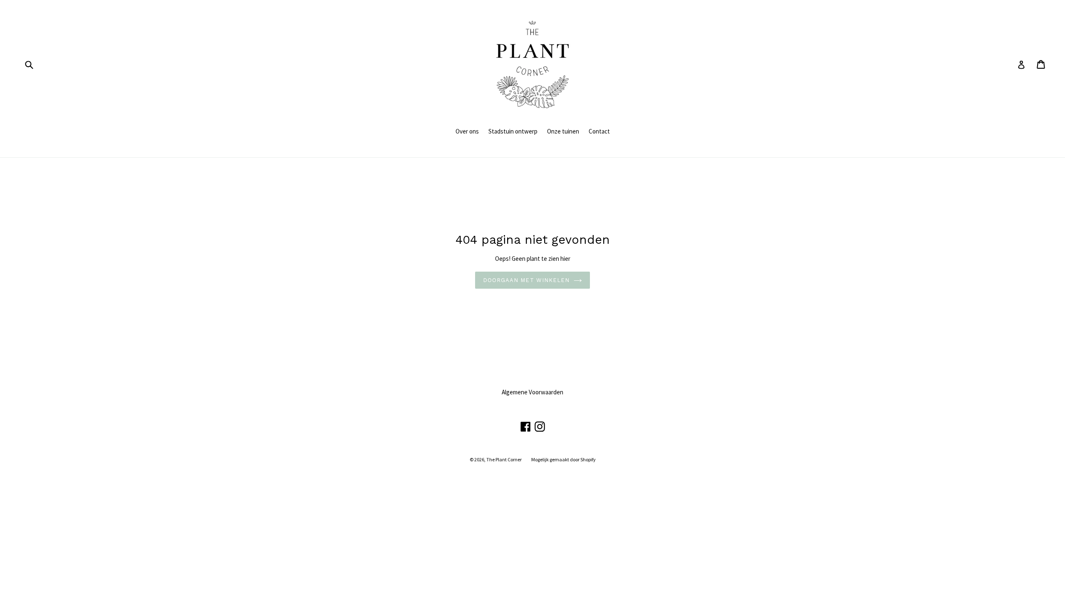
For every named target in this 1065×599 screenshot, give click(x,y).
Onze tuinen (563, 131)
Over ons (467, 131)
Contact (599, 131)
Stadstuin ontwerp (512, 131)
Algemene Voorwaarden (532, 392)
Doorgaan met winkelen (526, 280)
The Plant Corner (504, 459)
